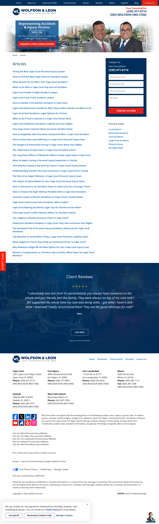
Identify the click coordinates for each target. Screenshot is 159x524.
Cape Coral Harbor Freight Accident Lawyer (35, 92)
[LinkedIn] (27, 417)
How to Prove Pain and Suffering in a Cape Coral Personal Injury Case (49, 139)
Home (18, 3)
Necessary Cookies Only (39, 515)
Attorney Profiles (49, 3)
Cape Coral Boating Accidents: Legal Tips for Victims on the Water (47, 207)
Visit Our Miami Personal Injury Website (30, 433)
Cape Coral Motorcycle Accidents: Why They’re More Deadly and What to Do (52, 108)
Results (86, 3)
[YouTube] (15, 423)
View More (79, 332)
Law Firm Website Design (131, 493)
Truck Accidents (116, 136)
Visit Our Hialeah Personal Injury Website (31, 441)
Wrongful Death (116, 148)
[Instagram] (34, 423)
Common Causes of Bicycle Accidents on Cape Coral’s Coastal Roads (48, 197)
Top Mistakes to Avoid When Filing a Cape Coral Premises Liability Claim (50, 236)
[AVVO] (21, 423)
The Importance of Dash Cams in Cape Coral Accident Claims (44, 149)
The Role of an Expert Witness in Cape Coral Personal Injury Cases (47, 176)
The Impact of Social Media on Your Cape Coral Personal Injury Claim (49, 181)
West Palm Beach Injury (31, 444)
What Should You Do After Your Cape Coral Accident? (40, 82)
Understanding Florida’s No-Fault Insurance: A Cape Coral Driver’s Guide (50, 170)
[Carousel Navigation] (79, 322)
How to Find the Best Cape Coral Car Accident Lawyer (40, 76)
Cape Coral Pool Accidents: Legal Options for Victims (40, 113)
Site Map (129, 359)
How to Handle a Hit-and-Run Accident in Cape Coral (40, 102)
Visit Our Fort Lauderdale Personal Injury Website (34, 439)
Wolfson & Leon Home (34, 11)
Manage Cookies (61, 469)
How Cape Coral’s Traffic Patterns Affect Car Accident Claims (44, 212)
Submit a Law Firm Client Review (79, 341)
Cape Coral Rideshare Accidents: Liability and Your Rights (43, 123)
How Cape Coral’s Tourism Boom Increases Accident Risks (43, 129)
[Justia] (34, 417)
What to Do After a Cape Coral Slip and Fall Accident (40, 87)
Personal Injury (116, 144)
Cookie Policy (46, 469)
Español (124, 3)
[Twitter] (21, 417)
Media (112, 3)
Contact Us (150, 3)
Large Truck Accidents (119, 140)
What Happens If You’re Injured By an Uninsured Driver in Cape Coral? (49, 242)
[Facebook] (15, 417)
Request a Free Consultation (37, 44)
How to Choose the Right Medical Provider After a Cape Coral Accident (49, 191)
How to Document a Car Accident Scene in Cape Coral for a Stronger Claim (51, 186)
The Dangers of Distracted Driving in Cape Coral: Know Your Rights (47, 144)
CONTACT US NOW (126, 110)
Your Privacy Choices (28, 469)
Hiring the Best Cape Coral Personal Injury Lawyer (39, 71)
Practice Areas (70, 3)
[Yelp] (27, 423)
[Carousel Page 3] (85, 322)
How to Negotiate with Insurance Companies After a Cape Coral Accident (51, 134)
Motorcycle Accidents (118, 133)
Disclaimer (102, 359)
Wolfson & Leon (36, 493)
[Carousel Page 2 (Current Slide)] (79, 322)
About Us (32, 3)
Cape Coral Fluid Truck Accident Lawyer (33, 97)
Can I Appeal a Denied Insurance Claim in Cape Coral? (41, 217)
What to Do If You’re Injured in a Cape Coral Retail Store (42, 118)
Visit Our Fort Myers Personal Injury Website (32, 436)
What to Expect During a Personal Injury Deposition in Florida (45, 160)
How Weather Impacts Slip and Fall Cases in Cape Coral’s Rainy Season (49, 165)
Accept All (14, 515)
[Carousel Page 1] (74, 322)
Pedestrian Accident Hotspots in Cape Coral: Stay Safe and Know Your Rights (53, 223)
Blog (136, 3)
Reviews (99, 3)
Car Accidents (115, 129)
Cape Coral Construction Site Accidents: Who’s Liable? (41, 202)
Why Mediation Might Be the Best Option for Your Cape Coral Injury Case (51, 247)
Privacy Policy (116, 359)
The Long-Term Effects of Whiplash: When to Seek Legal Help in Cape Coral (52, 155)
